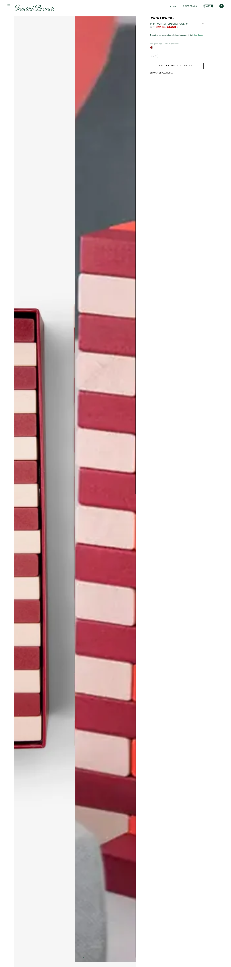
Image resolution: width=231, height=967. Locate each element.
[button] (9, 5)
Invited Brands (197, 35)
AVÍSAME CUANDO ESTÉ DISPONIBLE (177, 66)
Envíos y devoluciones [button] (161, 73)
